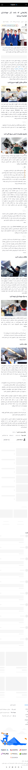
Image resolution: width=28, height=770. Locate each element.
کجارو (19, 67)
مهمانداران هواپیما (19, 69)
